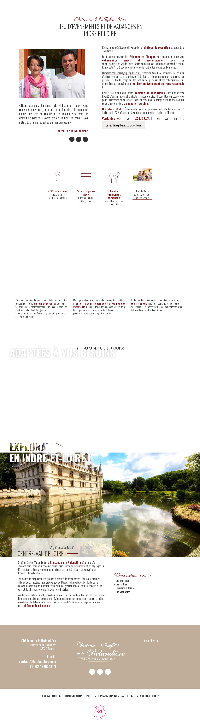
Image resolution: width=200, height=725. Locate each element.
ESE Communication (70, 696)
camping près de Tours (168, 303)
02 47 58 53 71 (45, 666)
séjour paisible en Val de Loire (117, 63)
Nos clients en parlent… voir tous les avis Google (142, 194)
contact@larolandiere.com (37, 661)
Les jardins (121, 584)
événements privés (90, 271)
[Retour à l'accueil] (100, 34)
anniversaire (87, 300)
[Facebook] (72, 139)
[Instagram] (78, 139)
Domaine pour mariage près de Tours (121, 73)
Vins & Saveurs (37, 411)
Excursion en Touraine (150, 408)
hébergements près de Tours (29, 313)
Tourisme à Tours (125, 588)
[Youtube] (85, 139)
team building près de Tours (134, 76)
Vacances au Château (148, 271)
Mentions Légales (148, 696)
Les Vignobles (123, 592)
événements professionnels (37, 271)
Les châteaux (122, 581)
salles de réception (122, 80)
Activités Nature (97, 411)
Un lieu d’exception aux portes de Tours (123, 125)
